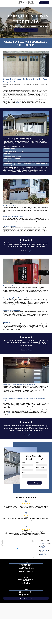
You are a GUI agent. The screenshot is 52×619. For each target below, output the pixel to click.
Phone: (23, 467)
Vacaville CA (43, 549)
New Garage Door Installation (13, 216)
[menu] (2, 3)
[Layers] (33, 541)
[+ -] (17, 549)
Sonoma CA (43, 547)
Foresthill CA (43, 550)
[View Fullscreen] (1, 545)
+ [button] (1, 541)
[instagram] (30, 592)
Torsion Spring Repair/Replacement (15, 298)
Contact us (8, 412)
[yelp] (28, 592)
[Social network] (20, 594)
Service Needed (40, 467)
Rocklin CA (43, 554)
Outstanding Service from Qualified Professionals (19, 384)
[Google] (26, 501)
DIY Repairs (7, 322)
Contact (18, 102)
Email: (37, 462)
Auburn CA (43, 553)
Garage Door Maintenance (12, 310)
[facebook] (22, 592)
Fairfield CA (43, 543)
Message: (24, 472)
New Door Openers (9, 226)
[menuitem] (26, 579)
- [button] (1, 543)
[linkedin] (25, 592)
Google (29, 251)
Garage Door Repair (10, 286)
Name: (23, 462)
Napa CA (42, 546)
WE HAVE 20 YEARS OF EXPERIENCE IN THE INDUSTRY (26, 43)
